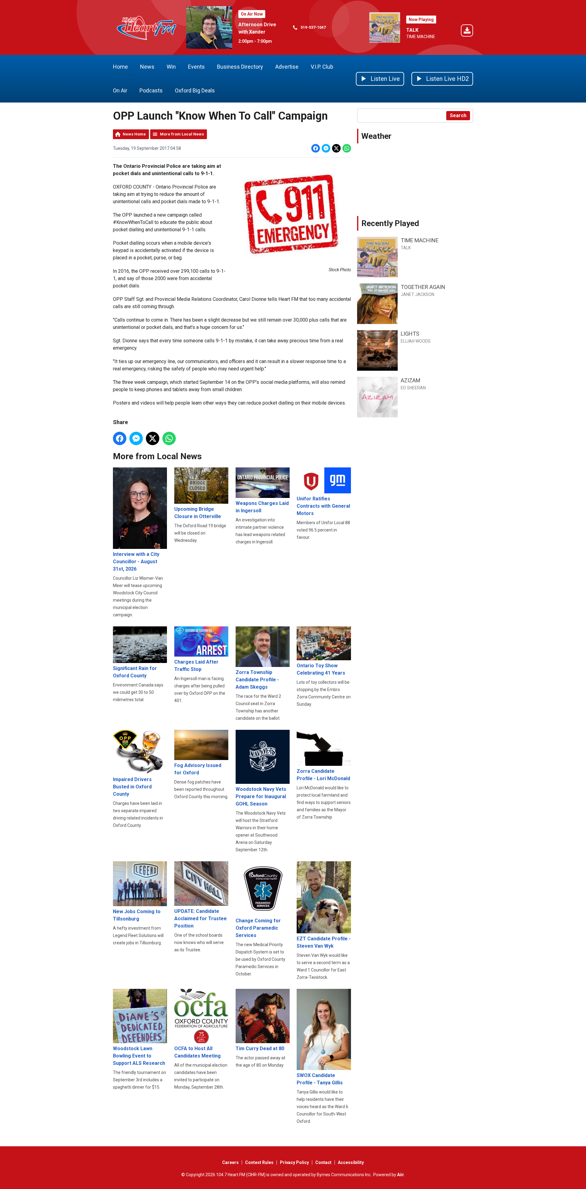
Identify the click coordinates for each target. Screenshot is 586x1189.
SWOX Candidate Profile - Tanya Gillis (320, 1079)
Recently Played (390, 223)
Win (171, 66)
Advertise (286, 66)
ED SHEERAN (413, 387)
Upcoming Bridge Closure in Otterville (197, 512)
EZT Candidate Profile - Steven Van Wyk (324, 942)
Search (458, 115)
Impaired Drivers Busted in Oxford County (132, 786)
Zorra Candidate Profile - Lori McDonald (323, 774)
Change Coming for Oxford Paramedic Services (258, 928)
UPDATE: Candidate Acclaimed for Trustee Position (200, 918)
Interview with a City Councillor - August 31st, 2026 (136, 561)
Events (196, 66)
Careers (230, 1162)
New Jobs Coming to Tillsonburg (137, 915)
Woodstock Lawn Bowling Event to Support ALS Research (139, 1056)
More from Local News (182, 134)
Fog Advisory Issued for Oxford (197, 769)
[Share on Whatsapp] (346, 148)
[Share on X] (336, 148)
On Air (120, 90)
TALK (412, 30)
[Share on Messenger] (326, 148)
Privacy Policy (294, 1162)
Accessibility (351, 1162)
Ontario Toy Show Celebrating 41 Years (321, 669)
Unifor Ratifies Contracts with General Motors (323, 506)
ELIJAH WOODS (416, 341)
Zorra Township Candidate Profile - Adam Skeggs (257, 679)
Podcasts (151, 90)
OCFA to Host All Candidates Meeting (197, 1052)
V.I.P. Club (322, 66)
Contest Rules (259, 1162)
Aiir (400, 1174)
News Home (134, 134)
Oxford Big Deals (195, 90)
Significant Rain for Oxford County (135, 672)
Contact (323, 1162)
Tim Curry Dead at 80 (260, 1048)
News (147, 66)
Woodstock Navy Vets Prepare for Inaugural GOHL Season (261, 796)
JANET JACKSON (417, 294)
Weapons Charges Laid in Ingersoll (262, 506)
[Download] (467, 31)
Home (120, 66)
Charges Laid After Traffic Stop (196, 665)
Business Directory (240, 66)
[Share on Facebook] (315, 148)
